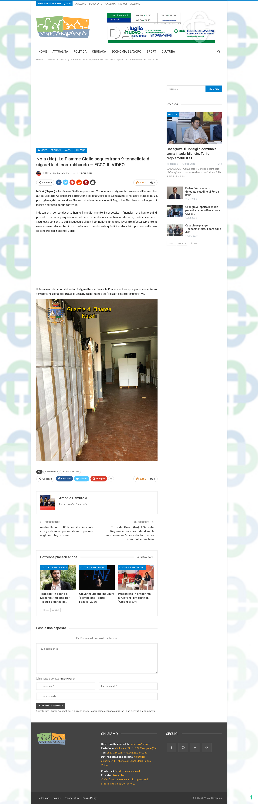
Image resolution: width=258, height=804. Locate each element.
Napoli (68, 150)
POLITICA (80, 51)
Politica (173, 114)
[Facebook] (172, 747)
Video (43, 150)
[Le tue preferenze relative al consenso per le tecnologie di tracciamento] (251, 797)
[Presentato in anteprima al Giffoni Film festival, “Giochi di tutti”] (136, 577)
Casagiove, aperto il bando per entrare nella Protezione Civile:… (202, 210)
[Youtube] (206, 747)
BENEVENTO (96, 3)
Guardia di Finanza (70, 472)
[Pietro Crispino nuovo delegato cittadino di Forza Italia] (175, 193)
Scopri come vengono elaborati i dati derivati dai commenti (122, 710)
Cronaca (56, 150)
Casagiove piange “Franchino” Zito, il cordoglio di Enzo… (203, 229)
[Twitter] (195, 747)
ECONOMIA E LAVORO (126, 51)
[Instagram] (183, 747)
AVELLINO (80, 3)
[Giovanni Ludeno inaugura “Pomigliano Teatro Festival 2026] (97, 577)
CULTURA (168, 51)
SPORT (151, 51)
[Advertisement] (129, 72)
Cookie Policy (90, 798)
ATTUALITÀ (60, 51)
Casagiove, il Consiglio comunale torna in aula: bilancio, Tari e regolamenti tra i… (191, 153)
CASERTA (110, 3)
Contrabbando (51, 472)
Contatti (57, 798)
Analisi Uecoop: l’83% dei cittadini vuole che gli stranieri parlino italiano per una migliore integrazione (66, 531)
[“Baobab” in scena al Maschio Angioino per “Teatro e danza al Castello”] (58, 577)
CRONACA (99, 51)
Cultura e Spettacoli (54, 567)
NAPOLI (122, 3)
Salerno (81, 150)
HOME (43, 51)
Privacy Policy (67, 678)
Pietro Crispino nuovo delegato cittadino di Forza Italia (202, 192)
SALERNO (135, 3)
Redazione (43, 798)
